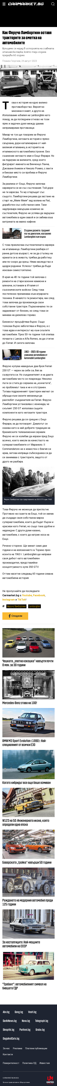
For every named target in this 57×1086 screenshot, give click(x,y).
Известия (45, 1063)
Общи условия (25, 1082)
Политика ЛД (29, 1063)
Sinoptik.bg (8, 1029)
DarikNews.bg (10, 1020)
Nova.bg (26, 1020)
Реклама (17, 1048)
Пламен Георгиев (11, 61)
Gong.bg (19, 1012)
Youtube (27, 595)
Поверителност (11, 1063)
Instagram (8, 599)
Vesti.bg (32, 1012)
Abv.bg (6, 1012)
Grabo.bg (40, 1029)
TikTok (21, 599)
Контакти (8, 1054)
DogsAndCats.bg (11, 1038)
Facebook (39, 595)
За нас (6, 1048)
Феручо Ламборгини (16, 606)
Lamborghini (34, 606)
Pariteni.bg (24, 1029)
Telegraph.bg (41, 1020)
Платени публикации (36, 1048)
